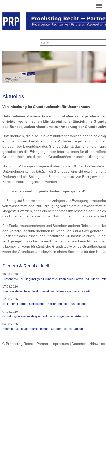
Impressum (60, 344)
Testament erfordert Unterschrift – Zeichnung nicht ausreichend (44, 304)
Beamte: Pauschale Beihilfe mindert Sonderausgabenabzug (42, 329)
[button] (99, 6)
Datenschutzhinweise (88, 344)
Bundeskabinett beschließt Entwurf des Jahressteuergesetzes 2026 (47, 291)
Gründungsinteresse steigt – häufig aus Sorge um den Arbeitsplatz (46, 316)
